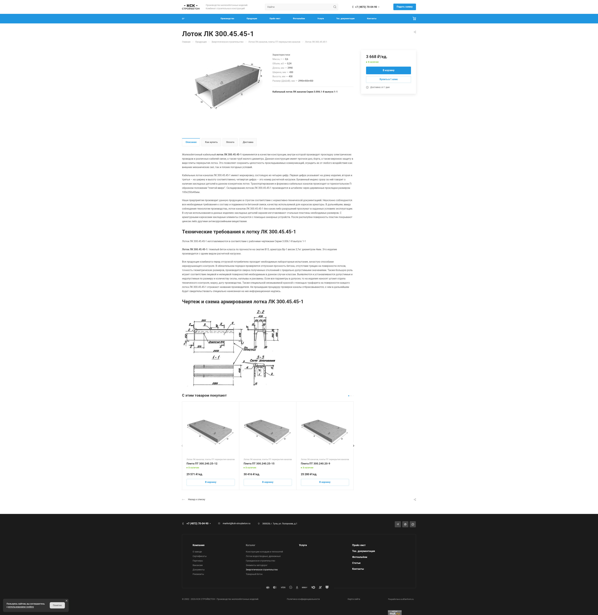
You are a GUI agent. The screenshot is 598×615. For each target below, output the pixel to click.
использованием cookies (21, 607)
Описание (191, 142)
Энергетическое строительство (262, 569)
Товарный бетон (254, 574)
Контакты (358, 568)
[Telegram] (398, 524)
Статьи (356, 562)
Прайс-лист (359, 545)
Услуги (303, 545)
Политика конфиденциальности (303, 599)
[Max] (413, 524)
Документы (199, 569)
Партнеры (198, 560)
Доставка (248, 142)
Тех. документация (363, 551)
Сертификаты (200, 556)
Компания (198, 545)
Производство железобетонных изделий (237, 599)
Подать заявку (405, 6)
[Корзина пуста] (414, 18)
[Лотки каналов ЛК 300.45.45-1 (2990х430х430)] (227, 85)
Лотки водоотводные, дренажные (263, 556)
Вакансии (198, 565)
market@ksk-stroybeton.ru (236, 523)
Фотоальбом (359, 557)
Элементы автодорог (256, 565)
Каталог (250, 545)
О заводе (197, 551)
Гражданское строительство (260, 560)
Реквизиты (198, 574)
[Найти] (335, 7)
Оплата (230, 142)
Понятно (57, 605)
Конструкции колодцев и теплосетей (264, 551)
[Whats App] (405, 524)
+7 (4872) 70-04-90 (366, 6)
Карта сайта (354, 599)
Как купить (211, 142)
